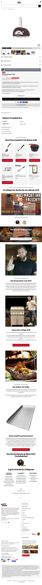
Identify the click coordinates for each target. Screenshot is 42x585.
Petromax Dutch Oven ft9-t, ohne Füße (33, 155)
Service (23, 513)
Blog (23, 525)
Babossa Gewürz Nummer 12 (34, 176)
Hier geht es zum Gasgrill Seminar (21, 238)
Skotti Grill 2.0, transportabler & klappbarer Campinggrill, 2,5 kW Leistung (7, 177)
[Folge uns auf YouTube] (8, 522)
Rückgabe (24, 519)
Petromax (31, 153)
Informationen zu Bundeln (6, 133)
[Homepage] (4, 503)
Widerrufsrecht (15, 580)
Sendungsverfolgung (25, 523)
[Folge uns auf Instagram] (5, 522)
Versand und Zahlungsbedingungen (28, 517)
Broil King (18, 175)
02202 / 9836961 (6, 553)
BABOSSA (17, 153)
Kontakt (23, 512)
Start (2, 9)
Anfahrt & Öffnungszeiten (26, 508)
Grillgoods (22, 582)
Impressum (25, 580)
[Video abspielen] (21, 204)
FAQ (23, 521)
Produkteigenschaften (6, 112)
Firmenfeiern (24, 510)
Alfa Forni (5, 9)
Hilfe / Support (24, 515)
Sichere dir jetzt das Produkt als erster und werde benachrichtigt (21, 99)
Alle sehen (25, 555)
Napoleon (4, 153)
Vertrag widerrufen (25, 504)
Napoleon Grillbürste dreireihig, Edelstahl (5, 155)
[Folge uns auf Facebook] (2, 522)
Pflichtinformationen (5, 131)
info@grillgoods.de (6, 545)
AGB (20, 580)
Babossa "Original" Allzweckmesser (19, 155)
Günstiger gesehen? (5, 129)
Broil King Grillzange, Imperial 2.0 (21, 177)
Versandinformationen (6, 127)
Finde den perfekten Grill (21, 345)
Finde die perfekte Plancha (21, 449)
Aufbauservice (24, 526)
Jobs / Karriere (24, 528)
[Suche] (39, 6)
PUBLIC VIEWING (25, 506)
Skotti (3, 175)
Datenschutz (9, 580)
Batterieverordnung (31, 580)
